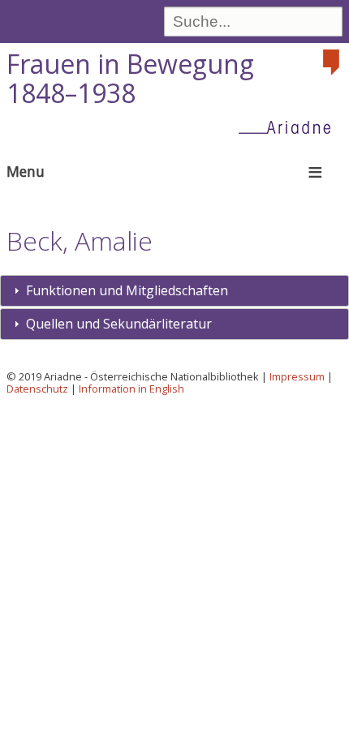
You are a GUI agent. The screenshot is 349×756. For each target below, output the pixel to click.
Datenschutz (37, 388)
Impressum (297, 376)
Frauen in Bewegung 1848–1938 (130, 78)
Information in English (131, 388)
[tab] (174, 291)
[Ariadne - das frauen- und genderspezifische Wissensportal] (290, 126)
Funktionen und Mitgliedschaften (127, 290)
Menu (25, 171)
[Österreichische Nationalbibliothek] (333, 62)
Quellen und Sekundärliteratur (119, 324)
